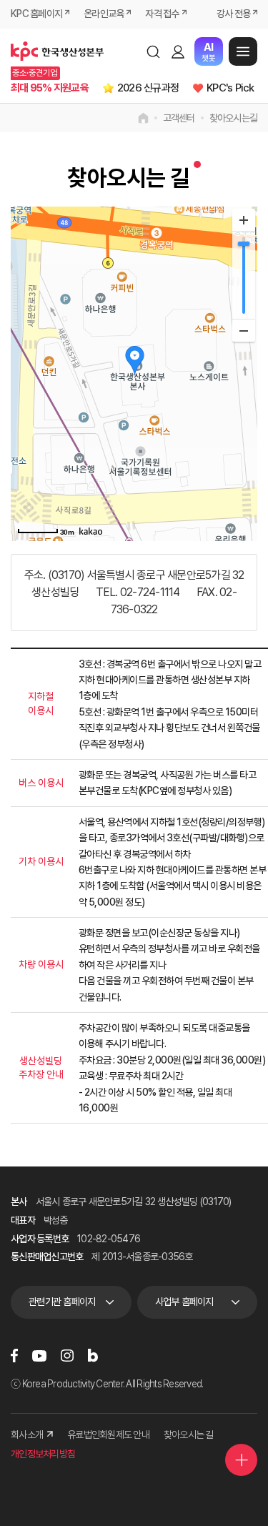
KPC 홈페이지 (36, 13)
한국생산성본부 (57, 51)
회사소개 (27, 1434)
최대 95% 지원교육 (50, 87)
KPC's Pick (230, 87)
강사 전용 (233, 13)
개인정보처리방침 (43, 1454)
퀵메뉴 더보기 (241, 1460)
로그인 (178, 51)
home (143, 118)
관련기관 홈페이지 (62, 1301)
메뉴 (243, 51)
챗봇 (208, 52)
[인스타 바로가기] (67, 1355)
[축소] (243, 330)
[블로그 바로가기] (93, 1355)
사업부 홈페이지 (184, 1301)
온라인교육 (104, 13)
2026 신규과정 (148, 87)
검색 (153, 51)
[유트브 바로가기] (39, 1355)
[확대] (243, 220)
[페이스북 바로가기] (14, 1355)
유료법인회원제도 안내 (108, 1434)
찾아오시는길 (233, 118)
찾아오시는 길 (189, 1434)
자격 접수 (162, 13)
